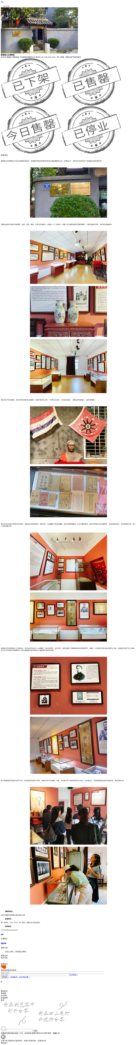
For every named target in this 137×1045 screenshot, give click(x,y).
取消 (2, 1000)
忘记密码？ (73, 975)
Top (2, 2)
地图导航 (3, 943)
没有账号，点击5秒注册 (19, 977)
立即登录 (4, 977)
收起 (2, 934)
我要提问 (4, 964)
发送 (35, 1031)
